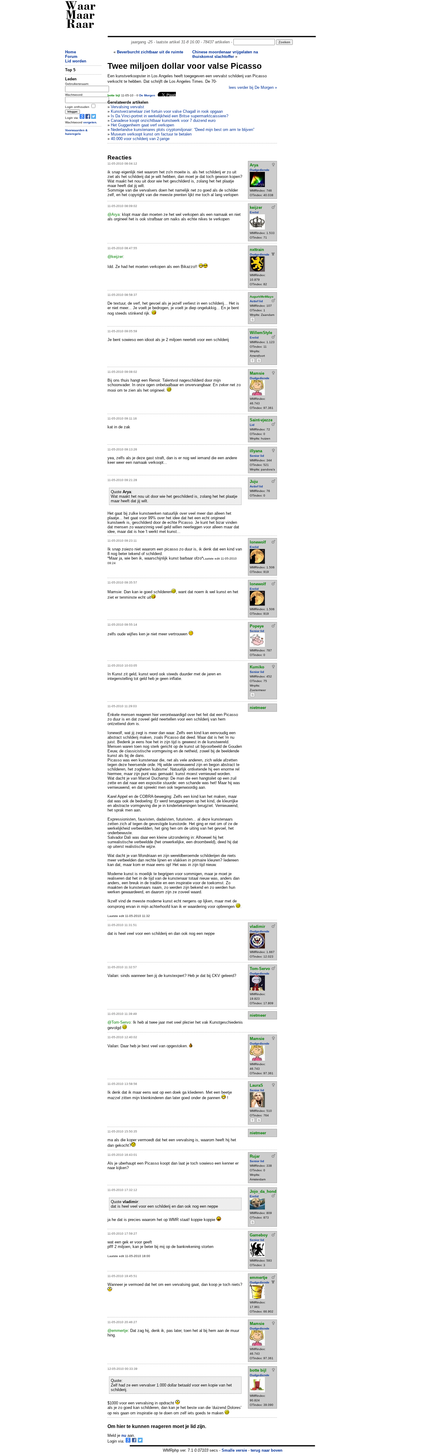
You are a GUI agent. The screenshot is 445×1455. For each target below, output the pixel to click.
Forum (71, 56)
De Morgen (147, 95)
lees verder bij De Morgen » (253, 87)
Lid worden (75, 61)
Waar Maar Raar (80, 16)
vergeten (89, 122)
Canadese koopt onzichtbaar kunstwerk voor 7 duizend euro (163, 120)
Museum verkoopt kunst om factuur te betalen (151, 134)
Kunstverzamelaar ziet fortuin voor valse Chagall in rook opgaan (167, 111)
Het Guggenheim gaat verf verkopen (142, 125)
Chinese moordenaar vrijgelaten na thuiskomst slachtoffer (225, 54)
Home (70, 52)
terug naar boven (266, 1450)
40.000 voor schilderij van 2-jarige (140, 138)
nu (123, 1435)
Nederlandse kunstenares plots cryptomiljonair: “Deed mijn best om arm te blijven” (182, 129)
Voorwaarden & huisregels (76, 132)
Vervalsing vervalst (127, 107)
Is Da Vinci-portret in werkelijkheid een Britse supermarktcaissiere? (169, 116)
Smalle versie (234, 1450)
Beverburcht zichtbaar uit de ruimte (150, 52)
